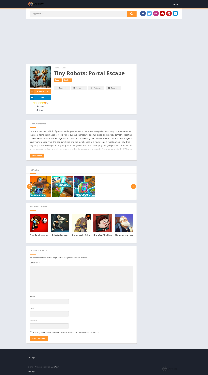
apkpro (29, 350)
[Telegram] (175, 13)
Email (33, 308)
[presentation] (29, 186)
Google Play (43, 91)
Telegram (114, 88)
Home (175, 4)
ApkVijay (55, 367)
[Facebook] (143, 13)
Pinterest (97, 88)
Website (33, 320)
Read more (37, 155)
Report (41, 110)
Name (33, 296)
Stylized (67, 80)
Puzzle (63, 67)
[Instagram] (156, 13)
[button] (132, 14)
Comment (35, 262)
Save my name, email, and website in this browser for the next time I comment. (66, 332)
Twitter (79, 88)
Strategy (31, 357)
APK (42, 97)
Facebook (62, 88)
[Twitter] (149, 13)
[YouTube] (162, 13)
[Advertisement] (81, 42)
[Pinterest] (169, 13)
